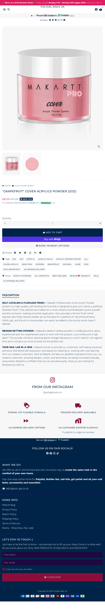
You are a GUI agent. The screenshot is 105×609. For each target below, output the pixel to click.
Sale (96, 276)
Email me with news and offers (19, 569)
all (86, 259)
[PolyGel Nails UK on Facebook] (47, 453)
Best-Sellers (59, 276)
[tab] (10, 296)
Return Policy (9, 514)
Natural (67, 264)
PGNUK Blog (8, 505)
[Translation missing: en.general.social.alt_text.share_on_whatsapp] (58, 20)
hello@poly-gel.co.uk (15, 488)
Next (100, 88)
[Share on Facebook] (50, 20)
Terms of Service (11, 523)
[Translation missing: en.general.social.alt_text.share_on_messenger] (64, 20)
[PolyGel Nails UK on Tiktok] (57, 453)
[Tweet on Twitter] (53, 20)
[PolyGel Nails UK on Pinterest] (51, 453)
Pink (86, 264)
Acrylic (31, 259)
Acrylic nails (45, 259)
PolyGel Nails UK (60, 591)
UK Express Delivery (34, 269)
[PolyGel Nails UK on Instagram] (52, 380)
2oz (14, 259)
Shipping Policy (10, 518)
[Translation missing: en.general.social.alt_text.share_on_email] (61, 20)
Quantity (6, 218)
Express (40, 264)
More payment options (54, 245)
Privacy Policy (9, 509)
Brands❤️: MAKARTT (80, 276)
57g (21, 259)
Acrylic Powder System (23, 186)
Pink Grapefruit (11, 269)
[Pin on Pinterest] (56, 20)
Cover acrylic (10, 264)
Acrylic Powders (22, 276)
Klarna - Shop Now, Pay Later (18, 528)
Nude (77, 264)
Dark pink (27, 264)
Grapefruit (53, 264)
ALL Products (42, 276)
